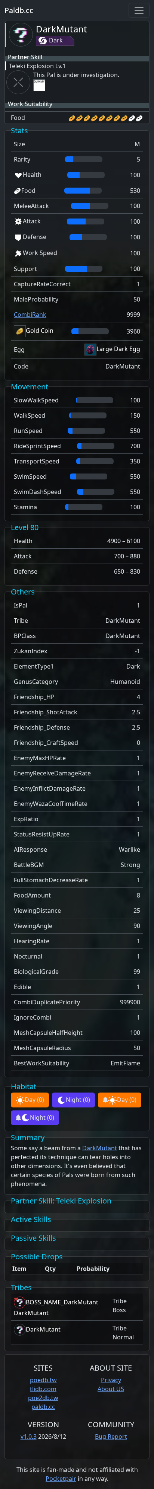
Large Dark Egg (118, 349)
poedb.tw (43, 1380)
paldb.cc (43, 1407)
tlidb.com (43, 1389)
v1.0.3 (29, 1436)
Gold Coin (39, 330)
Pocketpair (61, 1478)
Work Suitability (30, 104)
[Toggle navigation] (139, 10)
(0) (34, 1100)
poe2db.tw (43, 1398)
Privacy (111, 1380)
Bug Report (111, 1436)
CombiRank (30, 314)
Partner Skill (25, 57)
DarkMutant (61, 29)
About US (111, 1389)
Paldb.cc (18, 10)
